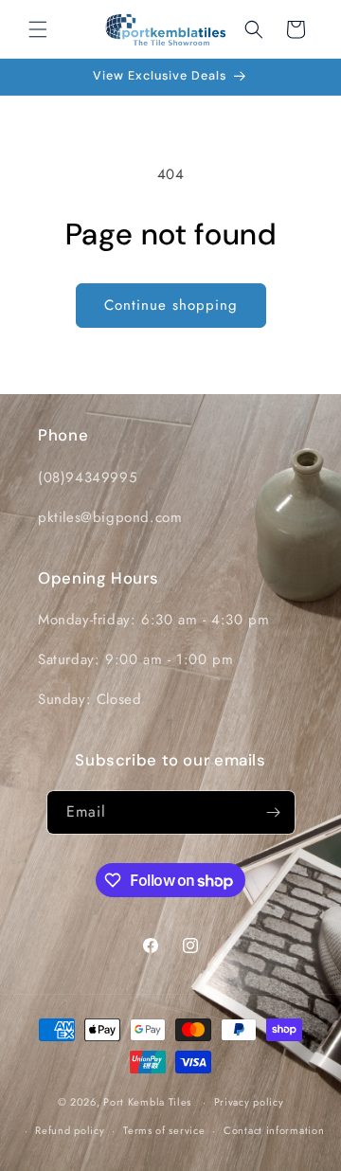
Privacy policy (249, 1101)
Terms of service (164, 1130)
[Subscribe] (274, 812)
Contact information (274, 1130)
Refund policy (69, 1130)
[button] (38, 29)
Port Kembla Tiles (147, 1101)
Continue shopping (171, 305)
